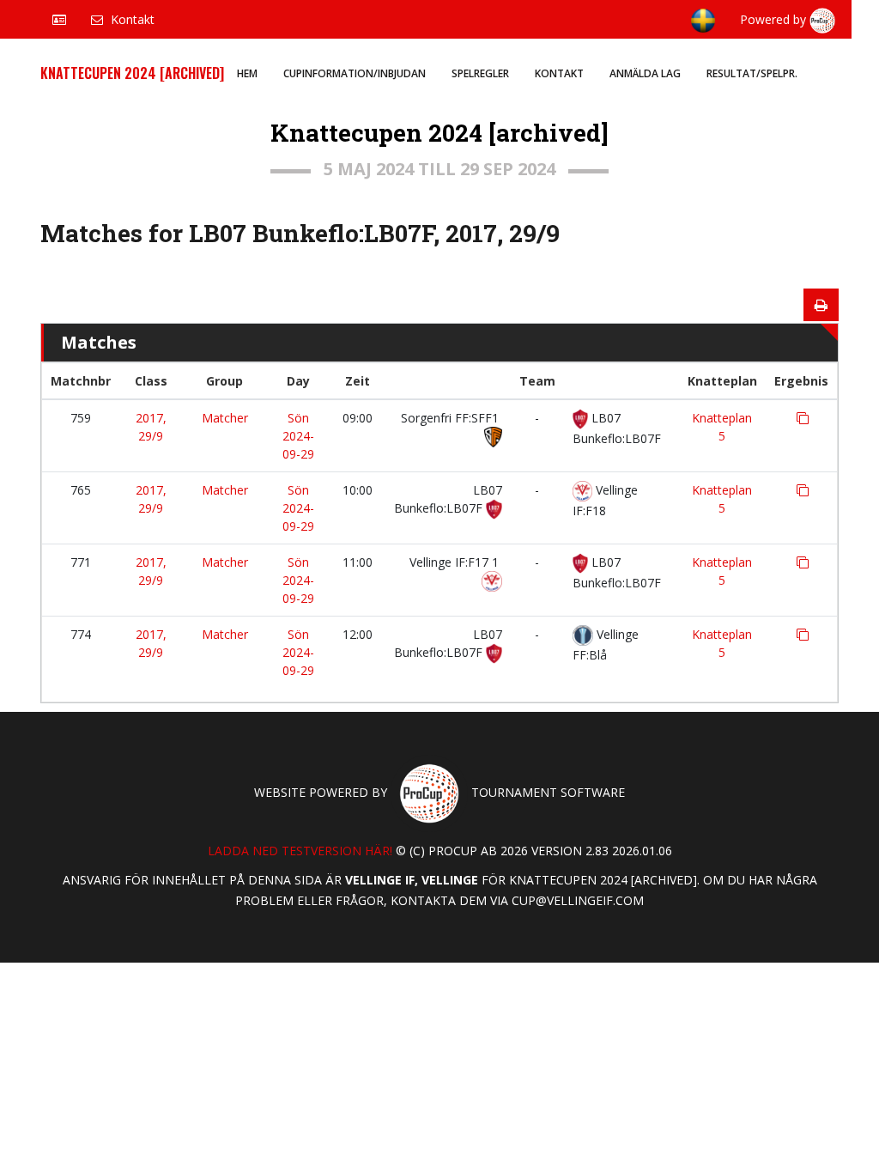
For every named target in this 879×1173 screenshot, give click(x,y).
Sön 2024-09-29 (298, 436)
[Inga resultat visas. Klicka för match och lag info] (803, 418)
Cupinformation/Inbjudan (354, 73)
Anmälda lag (645, 73)
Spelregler (480, 73)
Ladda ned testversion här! (300, 850)
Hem (247, 73)
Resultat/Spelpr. (751, 73)
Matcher (225, 418)
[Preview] (821, 305)
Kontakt (559, 73)
